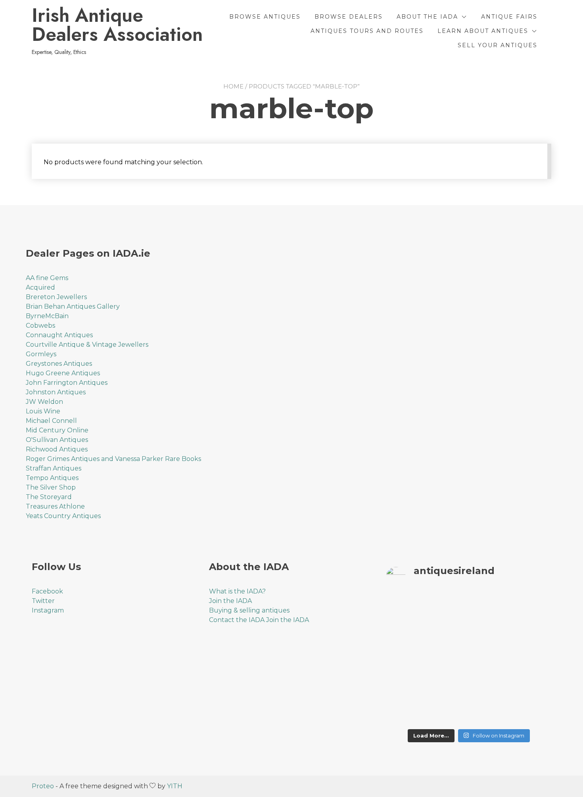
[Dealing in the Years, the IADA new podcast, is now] (532, 635)
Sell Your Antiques (497, 45)
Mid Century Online (57, 430)
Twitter (43, 601)
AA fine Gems (47, 278)
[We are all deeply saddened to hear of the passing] (447, 635)
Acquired (40, 287)
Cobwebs (40, 325)
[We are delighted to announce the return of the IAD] (532, 686)
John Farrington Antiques (66, 382)
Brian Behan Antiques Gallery (73, 306)
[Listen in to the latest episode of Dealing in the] (490, 609)
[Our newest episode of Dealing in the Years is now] (405, 635)
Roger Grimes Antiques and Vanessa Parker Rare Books (113, 459)
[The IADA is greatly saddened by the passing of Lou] (405, 711)
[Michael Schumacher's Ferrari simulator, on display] (490, 660)
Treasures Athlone (55, 506)
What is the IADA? (237, 591)
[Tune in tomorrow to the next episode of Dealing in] (447, 609)
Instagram (48, 610)
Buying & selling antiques (249, 610)
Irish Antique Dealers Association (117, 25)
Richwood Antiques (57, 449)
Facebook (47, 591)
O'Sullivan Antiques (57, 440)
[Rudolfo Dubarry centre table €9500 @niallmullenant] (405, 686)
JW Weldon (44, 401)
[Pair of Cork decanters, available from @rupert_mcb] (532, 660)
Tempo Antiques (52, 478)
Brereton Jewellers (56, 297)
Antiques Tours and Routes (367, 31)
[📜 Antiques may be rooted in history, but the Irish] (405, 660)
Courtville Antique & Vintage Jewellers (87, 344)
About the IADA (427, 16)
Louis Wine (43, 411)
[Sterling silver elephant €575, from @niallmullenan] (447, 686)
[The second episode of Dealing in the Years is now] (490, 635)
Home (233, 86)
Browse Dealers (349, 16)
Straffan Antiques (53, 468)
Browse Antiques (265, 16)
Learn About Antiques (482, 31)
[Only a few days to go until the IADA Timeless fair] (490, 686)
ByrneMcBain (47, 316)
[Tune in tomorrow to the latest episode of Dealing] (405, 609)
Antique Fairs (509, 16)
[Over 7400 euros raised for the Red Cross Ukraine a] (447, 711)
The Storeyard (49, 497)
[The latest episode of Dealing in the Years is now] (532, 609)
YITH (174, 786)
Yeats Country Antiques (63, 516)
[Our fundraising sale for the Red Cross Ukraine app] (532, 711)
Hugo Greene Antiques (63, 373)
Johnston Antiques (56, 392)
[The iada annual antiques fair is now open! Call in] (447, 660)
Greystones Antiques (59, 363)
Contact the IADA (237, 620)
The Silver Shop (51, 487)
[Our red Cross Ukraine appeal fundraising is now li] (490, 711)
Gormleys (41, 354)
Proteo (43, 786)
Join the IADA (230, 601)
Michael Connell (51, 420)
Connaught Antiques (59, 335)
